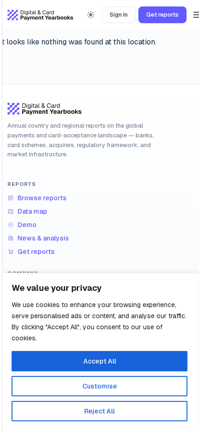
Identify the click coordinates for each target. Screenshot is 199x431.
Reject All (99, 411)
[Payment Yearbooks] (40, 15)
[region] (99, 352)
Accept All (99, 361)
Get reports (162, 14)
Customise (99, 386)
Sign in (119, 14)
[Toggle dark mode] (90, 14)
